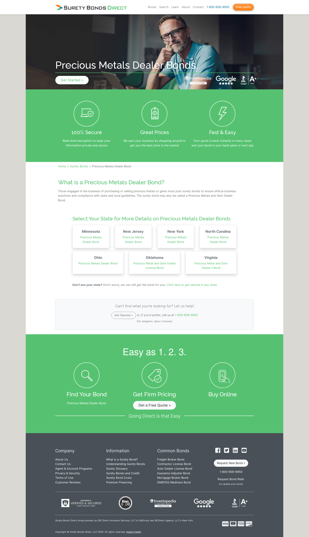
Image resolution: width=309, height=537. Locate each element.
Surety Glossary (117, 468)
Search (163, 7)
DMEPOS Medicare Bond (174, 482)
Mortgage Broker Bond (172, 477)
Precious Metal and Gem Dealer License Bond (154, 262)
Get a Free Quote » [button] (154, 405)
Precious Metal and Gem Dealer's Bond (211, 262)
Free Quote (243, 7)
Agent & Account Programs (73, 468)
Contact (198, 7)
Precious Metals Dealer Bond (91, 236)
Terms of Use (64, 477)
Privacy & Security (67, 473)
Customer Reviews (67, 482)
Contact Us (63, 464)
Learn (175, 7)
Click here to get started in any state (192, 285)
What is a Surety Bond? (122, 459)
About (186, 7)
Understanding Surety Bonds (125, 464)
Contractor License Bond (174, 464)
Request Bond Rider (231, 479)
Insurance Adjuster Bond (173, 473)
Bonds (152, 7)
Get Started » (72, 80)
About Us (61, 459)
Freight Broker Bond (170, 459)
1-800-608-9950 (218, 7)
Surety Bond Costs (119, 477)
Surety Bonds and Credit (122, 473)
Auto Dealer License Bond (174, 468)
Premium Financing (119, 482)
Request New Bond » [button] (231, 463)
